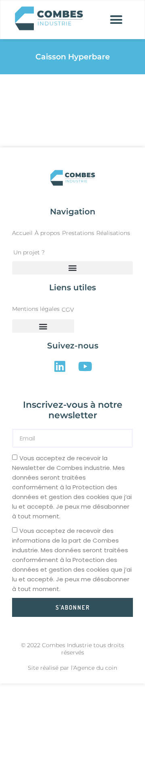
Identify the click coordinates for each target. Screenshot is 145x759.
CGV (68, 309)
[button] (116, 20)
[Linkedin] (59, 366)
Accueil (22, 233)
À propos (47, 233)
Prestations (78, 233)
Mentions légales (36, 308)
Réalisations (113, 233)
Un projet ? (29, 252)
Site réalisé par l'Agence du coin (72, 667)
